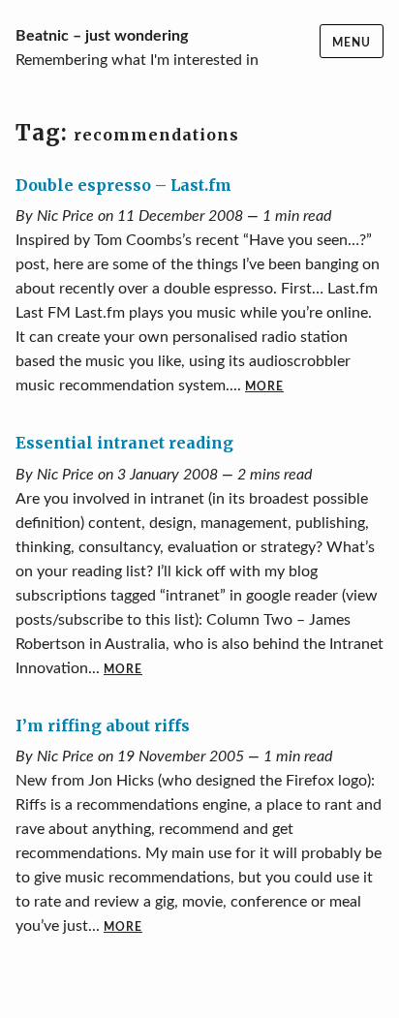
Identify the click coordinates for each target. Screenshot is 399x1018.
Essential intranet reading (124, 442)
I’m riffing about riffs (102, 725)
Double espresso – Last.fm (123, 185)
